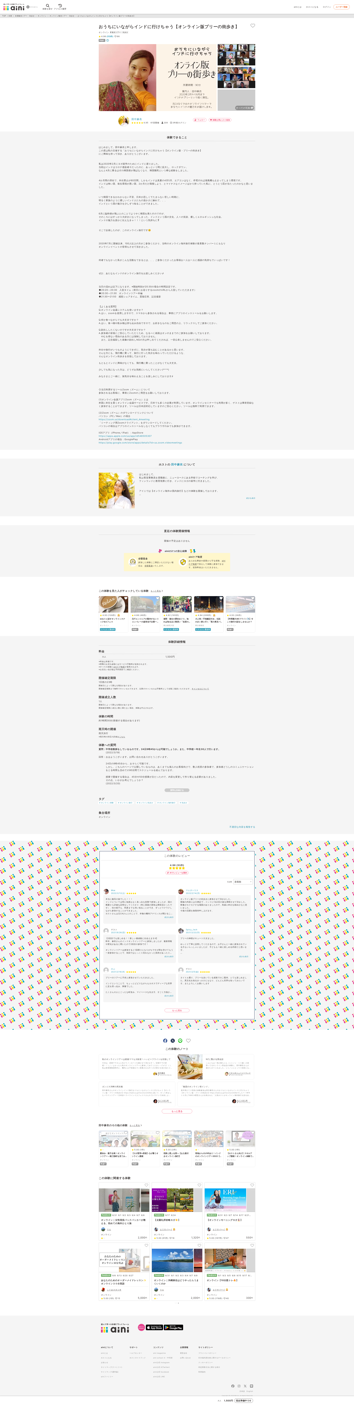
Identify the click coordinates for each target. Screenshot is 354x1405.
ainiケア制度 (119, 667)
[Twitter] (245, 1386)
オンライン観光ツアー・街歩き (62, 16)
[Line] (251, 1386)
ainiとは (298, 7)
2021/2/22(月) (193, 932)
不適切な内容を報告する (242, 826)
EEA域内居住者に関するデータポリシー (214, 1358)
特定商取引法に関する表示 (209, 1367)
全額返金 (149, 565)
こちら (122, 737)
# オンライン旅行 (125, 803)
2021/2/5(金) (192, 972)
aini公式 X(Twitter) (161, 1367)
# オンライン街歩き (145, 803)
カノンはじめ (163, 1100)
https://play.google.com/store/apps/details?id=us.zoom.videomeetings (140, 442)
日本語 (242, 1391)
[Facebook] (232, 1386)
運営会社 (183, 1353)
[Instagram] (239, 1386)
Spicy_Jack (191, 929)
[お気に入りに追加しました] (252, 26)
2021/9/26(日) (118, 932)
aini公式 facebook (161, 1372)
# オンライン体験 (106, 803)
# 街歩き (183, 803)
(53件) (109, 36)
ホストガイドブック (138, 1358)
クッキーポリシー (205, 1362)
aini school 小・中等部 (163, 1358)
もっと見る (156, 591)
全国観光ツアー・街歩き (25, 16)
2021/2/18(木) (118, 972)
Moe (113, 890)
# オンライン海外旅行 (166, 803)
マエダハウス (192, 890)
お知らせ (104, 1362)
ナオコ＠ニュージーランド (240, 1073)
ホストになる (312, 7)
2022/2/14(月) (193, 893)
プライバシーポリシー (207, 1353)
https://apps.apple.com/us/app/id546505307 (125, 436)
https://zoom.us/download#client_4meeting (124, 419)
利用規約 (202, 1372)
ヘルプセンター (136, 1353)
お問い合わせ (185, 1358)
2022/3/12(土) (118, 893)
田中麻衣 (137, 119)
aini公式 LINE (159, 1377)
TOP (4, 16)
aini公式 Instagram (161, 1362)
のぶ (113, 969)
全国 (10, 16)
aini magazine (159, 1353)
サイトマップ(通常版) (110, 1372)
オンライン (42, 16)
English (250, 1391)
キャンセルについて (200, 689)
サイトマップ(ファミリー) (111, 1367)
